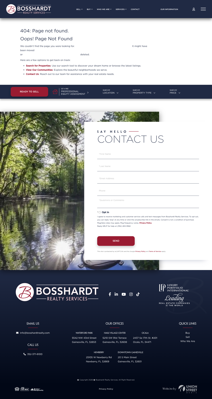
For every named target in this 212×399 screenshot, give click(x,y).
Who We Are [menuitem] (103, 9)
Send (116, 241)
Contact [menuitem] (135, 9)
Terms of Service (155, 251)
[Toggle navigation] (203, 9)
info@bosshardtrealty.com (34, 332)
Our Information (169, 9)
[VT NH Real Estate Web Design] (180, 389)
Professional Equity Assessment (73, 92)
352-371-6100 (34, 354)
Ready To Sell (29, 91)
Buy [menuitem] (89, 9)
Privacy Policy (145, 223)
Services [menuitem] (120, 9)
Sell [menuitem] (78, 9)
